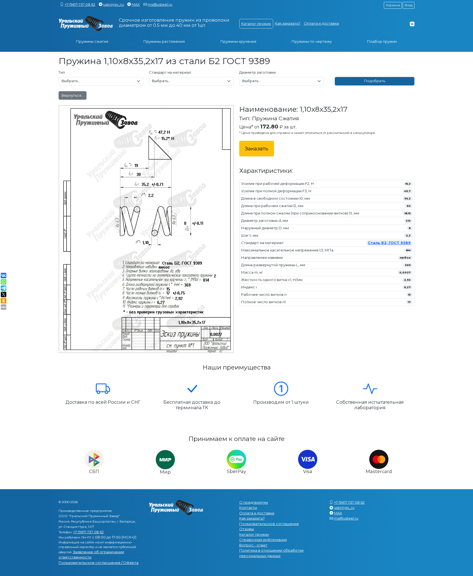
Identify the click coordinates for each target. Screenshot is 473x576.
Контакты (248, 507)
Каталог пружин (256, 23)
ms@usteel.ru (160, 4)
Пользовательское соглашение (269, 523)
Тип (62, 72)
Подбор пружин (382, 41)
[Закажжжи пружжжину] (86, 23)
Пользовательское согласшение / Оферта (99, 562)
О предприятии (253, 502)
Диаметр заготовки (257, 72)
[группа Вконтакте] (412, 24)
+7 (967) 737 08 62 (80, 4)
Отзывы (246, 529)
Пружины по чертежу (312, 41)
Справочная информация (263, 539)
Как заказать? (287, 23)
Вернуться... (73, 95)
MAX (136, 4)
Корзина (393, 5)
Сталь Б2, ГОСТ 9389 (389, 242)
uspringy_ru (113, 4)
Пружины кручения (238, 41)
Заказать (256, 148)
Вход (409, 5)
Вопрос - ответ (253, 545)
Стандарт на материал (170, 72)
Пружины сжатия (92, 41)
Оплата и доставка (321, 23)
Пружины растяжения (164, 41)
